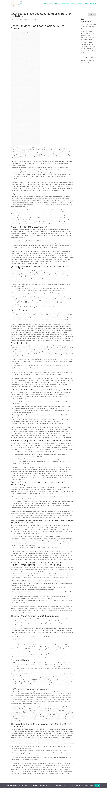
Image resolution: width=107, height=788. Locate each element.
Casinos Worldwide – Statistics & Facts (24, 122)
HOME (46, 4)
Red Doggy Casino (18, 80)
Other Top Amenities (19, 48)
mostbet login (33, 206)
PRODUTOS (64, 4)
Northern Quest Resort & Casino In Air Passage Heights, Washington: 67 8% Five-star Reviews (25, 72)
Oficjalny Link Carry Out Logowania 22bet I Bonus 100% (88, 26)
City (14, 35)
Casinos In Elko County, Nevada (22, 119)
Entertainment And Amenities (22, 141)
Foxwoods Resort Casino (20, 128)
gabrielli (15, 19)
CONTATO (93, 4)
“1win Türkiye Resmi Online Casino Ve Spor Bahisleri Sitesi (88, 33)
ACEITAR (97, 785)
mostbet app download (60, 263)
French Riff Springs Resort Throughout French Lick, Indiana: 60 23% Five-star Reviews (25, 137)
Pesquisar (92, 14)
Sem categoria (32, 19)
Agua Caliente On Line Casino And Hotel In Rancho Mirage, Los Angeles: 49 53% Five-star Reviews (25, 65)
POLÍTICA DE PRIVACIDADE (86, 785)
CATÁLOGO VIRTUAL (77, 4)
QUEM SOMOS (54, 4)
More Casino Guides (19, 102)
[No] (105, 785)
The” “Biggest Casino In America (22, 82)
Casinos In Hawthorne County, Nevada (25, 117)
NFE (86, 4)
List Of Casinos (17, 45)
